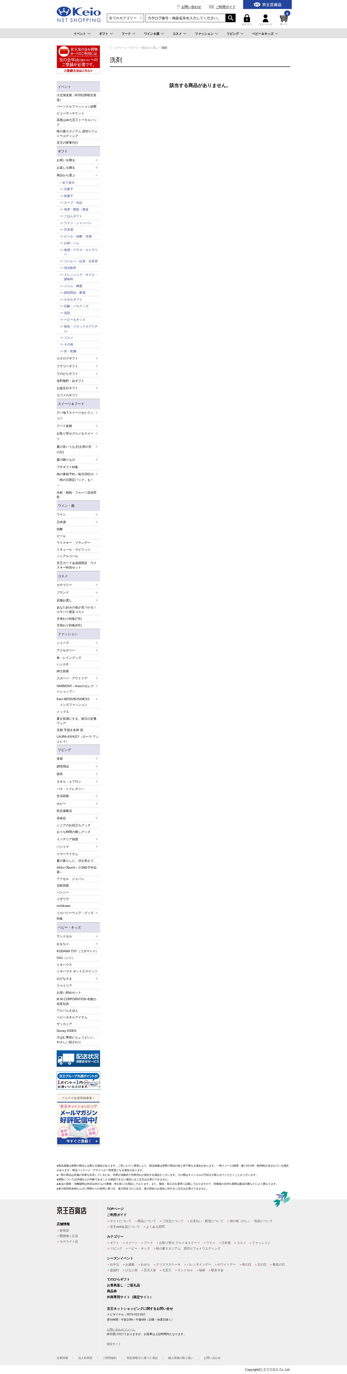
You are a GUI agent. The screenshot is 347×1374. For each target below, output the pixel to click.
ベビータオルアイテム (72, 1017)
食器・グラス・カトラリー (81, 252)
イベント (80, 33)
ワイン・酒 (66, 506)
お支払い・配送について (207, 1221)
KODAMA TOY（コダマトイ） (78, 951)
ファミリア (64, 985)
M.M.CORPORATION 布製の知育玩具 (76, 1001)
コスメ (177, 33)
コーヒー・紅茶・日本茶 (81, 261)
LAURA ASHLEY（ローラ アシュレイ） (78, 739)
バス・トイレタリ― (70, 789)
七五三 (166, 1270)
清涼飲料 (70, 268)
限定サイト (114, 1344)
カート (284, 20)
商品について (147, 1221)
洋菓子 (68, 189)
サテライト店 (69, 1241)
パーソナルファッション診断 (77, 106)
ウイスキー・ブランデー (73, 542)
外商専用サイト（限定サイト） (130, 1297)
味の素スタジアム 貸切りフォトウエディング (77, 133)
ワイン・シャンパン (78, 223)
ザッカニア (64, 1024)
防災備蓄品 (64, 811)
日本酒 (68, 229)
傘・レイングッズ (69, 657)
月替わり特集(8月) (69, 625)
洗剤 (67, 313)
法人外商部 (85, 1358)
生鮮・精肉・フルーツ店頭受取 (77, 495)
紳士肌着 (63, 671)
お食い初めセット (69, 992)
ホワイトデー (226, 1264)
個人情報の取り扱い (181, 1358)
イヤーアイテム (67, 854)
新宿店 (64, 1230)
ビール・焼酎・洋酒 (78, 236)
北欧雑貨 (63, 885)
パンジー (63, 892)
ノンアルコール (67, 556)
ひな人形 (131, 1270)
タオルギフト (73, 299)
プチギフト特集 (67, 467)
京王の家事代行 (67, 142)
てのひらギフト (118, 1279)
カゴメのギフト (67, 395)
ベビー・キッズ (69, 927)
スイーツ (131, 1243)
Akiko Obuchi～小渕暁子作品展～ (77, 870)
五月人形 (150, 1270)
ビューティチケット (70, 113)
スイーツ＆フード (71, 404)
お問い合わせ (191, 7)
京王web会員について (125, 1226)
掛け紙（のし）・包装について (251, 1221)
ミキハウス (64, 964)
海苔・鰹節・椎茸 (76, 209)
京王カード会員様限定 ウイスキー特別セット (77, 565)
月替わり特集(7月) (69, 618)
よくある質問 (155, 1226)
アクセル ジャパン (70, 879)
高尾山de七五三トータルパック (77, 122)
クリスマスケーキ (168, 1264)
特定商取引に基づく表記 (142, 1358)
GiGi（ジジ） (66, 958)
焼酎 (60, 529)
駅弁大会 (217, 1270)
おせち (145, 1264)
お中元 (114, 1264)
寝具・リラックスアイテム (81, 329)
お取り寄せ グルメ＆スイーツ (179, 1243)
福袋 (202, 1270)
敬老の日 (279, 1264)
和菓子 (68, 196)
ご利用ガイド (226, 7)
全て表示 (68, 182)
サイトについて (120, 1221)
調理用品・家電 (74, 292)
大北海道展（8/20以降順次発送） (76, 97)
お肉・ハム (71, 243)
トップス (63, 712)
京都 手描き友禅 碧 (70, 730)
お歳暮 (130, 1264)
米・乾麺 (70, 351)
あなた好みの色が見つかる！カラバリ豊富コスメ (77, 610)
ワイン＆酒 (151, 33)
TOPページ (115, 1209)
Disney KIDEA (66, 1031)
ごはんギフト (73, 216)
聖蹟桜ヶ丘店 (69, 1236)
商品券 (112, 1291)
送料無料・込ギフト (70, 381)
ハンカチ (63, 664)
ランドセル (185, 1270)
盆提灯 (114, 1270)
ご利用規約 (109, 1358)
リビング (233, 33)
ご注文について (173, 1221)
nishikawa (63, 906)
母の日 (246, 1264)
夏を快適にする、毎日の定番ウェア (77, 721)
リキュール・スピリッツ (73, 549)
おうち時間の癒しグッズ (73, 832)
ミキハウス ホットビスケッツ (77, 971)
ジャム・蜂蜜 (73, 286)
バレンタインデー (199, 1264)
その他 (68, 344)
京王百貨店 (271, 1369)
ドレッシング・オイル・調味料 (81, 277)
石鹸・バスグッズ (76, 306)
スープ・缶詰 (73, 202)
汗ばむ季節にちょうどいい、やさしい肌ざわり (77, 1040)
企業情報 (62, 1358)
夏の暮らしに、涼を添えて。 (77, 860)
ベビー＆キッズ (263, 33)
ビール (61, 536)
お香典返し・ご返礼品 (123, 1285)
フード (126, 33)
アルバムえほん (67, 1010)
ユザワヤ (63, 899)
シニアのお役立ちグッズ (73, 825)
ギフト (103, 33)
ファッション (204, 33)
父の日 (262, 1264)
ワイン (210, 1243)
